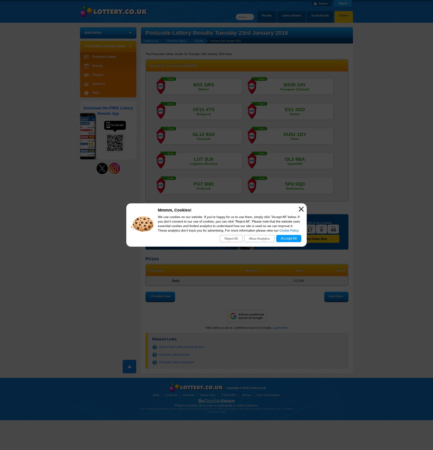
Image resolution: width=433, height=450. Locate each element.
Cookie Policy (288, 230)
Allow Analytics (259, 238)
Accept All (289, 238)
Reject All (231, 238)
